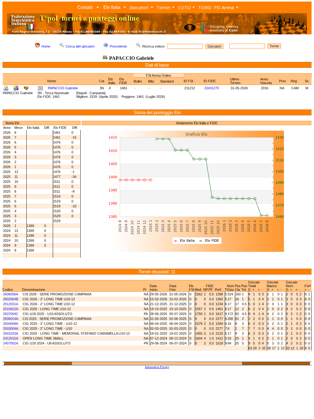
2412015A (10, 338)
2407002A (10, 343)
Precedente (118, 46)
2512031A (10, 304)
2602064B (10, 299)
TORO (205, 7)
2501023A (10, 333)
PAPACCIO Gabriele (63, 88)
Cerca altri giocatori (80, 46)
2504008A (10, 323)
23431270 (211, 88)
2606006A (10, 294)
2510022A (10, 309)
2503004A (10, 328)
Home (45, 46)
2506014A (10, 319)
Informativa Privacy (157, 367)
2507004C (10, 314)
